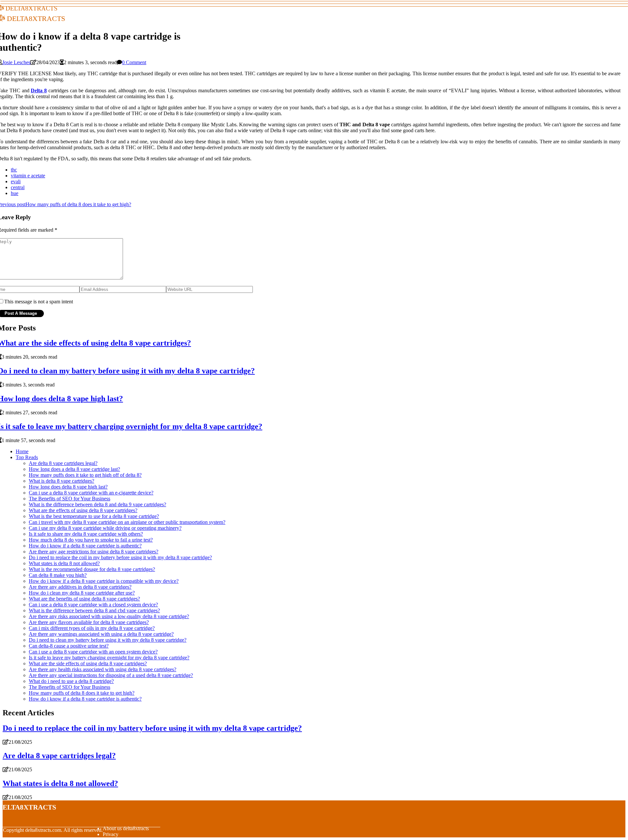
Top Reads (27, 457)
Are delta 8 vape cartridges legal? (63, 463)
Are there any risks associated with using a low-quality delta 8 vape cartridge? (109, 616)
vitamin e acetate (28, 175)
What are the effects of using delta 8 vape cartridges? (83, 510)
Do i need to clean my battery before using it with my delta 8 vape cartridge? (107, 640)
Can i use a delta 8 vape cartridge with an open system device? (93, 651)
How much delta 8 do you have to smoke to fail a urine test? (91, 540)
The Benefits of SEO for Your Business (69, 498)
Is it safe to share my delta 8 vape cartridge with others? (86, 534)
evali (16, 181)
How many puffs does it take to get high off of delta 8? (85, 475)
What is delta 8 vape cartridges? (61, 481)
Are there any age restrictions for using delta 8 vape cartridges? (93, 551)
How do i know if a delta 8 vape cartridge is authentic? (85, 545)
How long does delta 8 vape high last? (68, 487)
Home (22, 451)
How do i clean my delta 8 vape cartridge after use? (82, 593)
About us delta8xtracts (126, 828)
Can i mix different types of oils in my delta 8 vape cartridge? (92, 628)
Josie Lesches (16, 62)
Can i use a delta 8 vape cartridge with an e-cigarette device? (91, 492)
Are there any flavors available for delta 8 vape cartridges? (89, 622)
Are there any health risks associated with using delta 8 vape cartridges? (102, 669)
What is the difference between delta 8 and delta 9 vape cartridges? (97, 504)
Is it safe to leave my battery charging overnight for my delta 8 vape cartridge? (109, 657)
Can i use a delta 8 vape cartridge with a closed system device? (93, 604)
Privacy (110, 834)
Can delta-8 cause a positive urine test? (69, 646)
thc (14, 169)
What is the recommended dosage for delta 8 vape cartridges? (92, 569)
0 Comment (134, 62)
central (18, 187)
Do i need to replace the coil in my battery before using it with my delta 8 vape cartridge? (120, 557)
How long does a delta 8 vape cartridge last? (74, 469)
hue (14, 193)
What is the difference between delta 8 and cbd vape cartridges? (94, 610)
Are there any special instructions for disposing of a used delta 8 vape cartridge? (111, 675)
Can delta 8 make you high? (58, 575)
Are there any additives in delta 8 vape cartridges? (80, 587)
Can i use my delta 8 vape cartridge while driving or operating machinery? (105, 528)
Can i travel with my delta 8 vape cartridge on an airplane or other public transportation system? (127, 522)
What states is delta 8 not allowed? (64, 563)
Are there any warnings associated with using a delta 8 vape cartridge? (101, 634)
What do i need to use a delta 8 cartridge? (71, 681)
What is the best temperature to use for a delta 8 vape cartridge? (94, 516)
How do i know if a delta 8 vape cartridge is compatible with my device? (104, 581)
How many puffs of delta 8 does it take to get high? (81, 693)
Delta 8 (39, 90)
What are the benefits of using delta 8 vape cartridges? (84, 598)
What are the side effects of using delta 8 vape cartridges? (88, 663)
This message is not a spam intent (38, 301)
